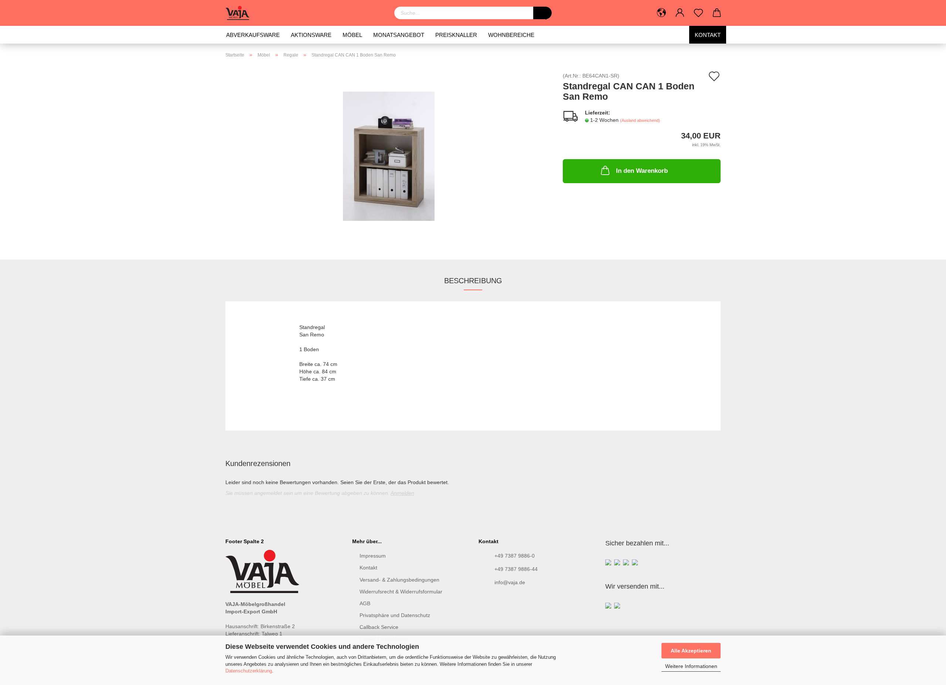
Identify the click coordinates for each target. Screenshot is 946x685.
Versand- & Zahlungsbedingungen (399, 580)
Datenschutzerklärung (248, 671)
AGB (365, 603)
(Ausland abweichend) (640, 120)
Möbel (352, 35)
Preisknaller (456, 35)
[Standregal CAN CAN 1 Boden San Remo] (389, 156)
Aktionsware (311, 35)
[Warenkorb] (717, 13)
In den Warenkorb (642, 170)
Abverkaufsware (253, 35)
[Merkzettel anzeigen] (698, 13)
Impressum (373, 556)
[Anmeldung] (680, 13)
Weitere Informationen (691, 666)
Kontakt (708, 35)
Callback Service (379, 627)
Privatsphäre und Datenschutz (395, 615)
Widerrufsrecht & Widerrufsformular (401, 592)
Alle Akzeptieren (691, 651)
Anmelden (402, 493)
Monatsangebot (398, 35)
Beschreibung (473, 281)
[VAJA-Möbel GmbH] (240, 13)
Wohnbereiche (511, 35)
